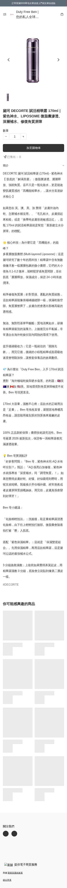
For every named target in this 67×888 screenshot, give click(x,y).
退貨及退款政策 (15, 873)
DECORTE (11, 584)
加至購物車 (33, 147)
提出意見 (7, 880)
